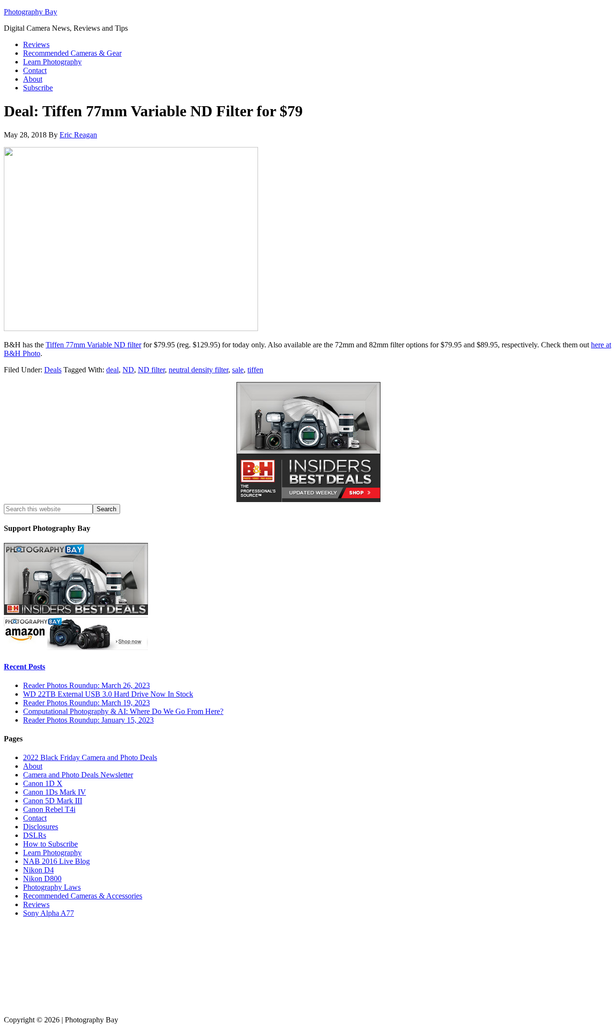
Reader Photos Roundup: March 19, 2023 (86, 703)
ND (128, 370)
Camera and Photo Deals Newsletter (78, 775)
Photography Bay (30, 12)
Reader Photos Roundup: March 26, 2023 (86, 685)
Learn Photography (52, 852)
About (32, 766)
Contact (35, 818)
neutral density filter (198, 370)
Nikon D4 (38, 870)
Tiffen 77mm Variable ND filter (93, 345)
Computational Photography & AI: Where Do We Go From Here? (123, 711)
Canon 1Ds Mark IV (54, 792)
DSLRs (34, 835)
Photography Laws (52, 887)
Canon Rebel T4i (49, 809)
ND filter (151, 370)
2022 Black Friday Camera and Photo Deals (90, 757)
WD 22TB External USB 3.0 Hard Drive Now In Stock (108, 694)
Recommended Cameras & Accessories (82, 896)
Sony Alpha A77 (48, 913)
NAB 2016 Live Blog (56, 861)
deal (112, 370)
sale (238, 370)
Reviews (36, 904)
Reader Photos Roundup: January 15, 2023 (88, 720)
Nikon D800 (42, 878)
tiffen (255, 370)
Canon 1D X (42, 783)
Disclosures (40, 827)
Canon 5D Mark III (52, 801)
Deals (53, 370)
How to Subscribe (50, 844)
